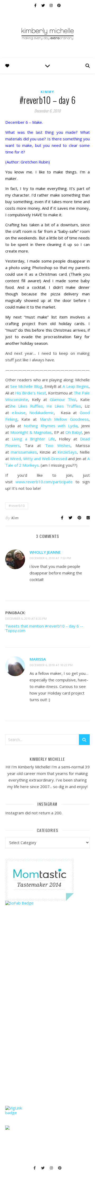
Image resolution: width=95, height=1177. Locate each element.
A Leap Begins (76, 386)
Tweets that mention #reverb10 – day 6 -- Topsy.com (44, 628)
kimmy (47, 92)
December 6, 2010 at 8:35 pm (26, 618)
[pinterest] (59, 5)
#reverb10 (17, 505)
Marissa (38, 659)
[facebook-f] (35, 5)
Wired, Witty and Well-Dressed (38, 458)
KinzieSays (67, 452)
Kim (14, 517)
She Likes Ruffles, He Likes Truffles (45, 406)
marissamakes (24, 452)
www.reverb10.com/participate (44, 481)
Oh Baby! (73, 432)
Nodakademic (41, 412)
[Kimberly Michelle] (47, 33)
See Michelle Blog (26, 386)
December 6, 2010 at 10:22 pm (51, 665)
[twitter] (43, 5)
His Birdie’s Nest (30, 392)
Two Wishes (57, 445)
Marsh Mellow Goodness (64, 419)
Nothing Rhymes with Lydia (51, 425)
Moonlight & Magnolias (31, 432)
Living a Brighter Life (33, 438)
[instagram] (51, 5)
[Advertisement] (44, 1015)
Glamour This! (63, 399)
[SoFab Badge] (47, 903)
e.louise (19, 412)
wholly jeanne (45, 552)
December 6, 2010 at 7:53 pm (50, 558)
